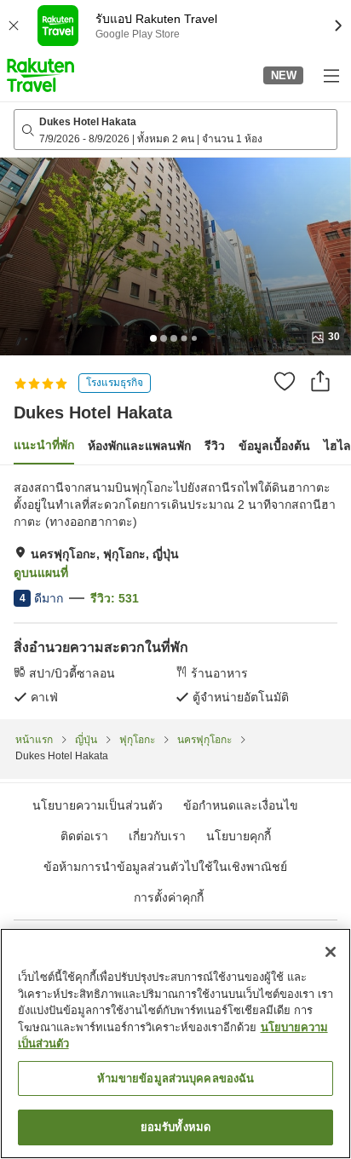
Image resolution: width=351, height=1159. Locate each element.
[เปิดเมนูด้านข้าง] (330, 75)
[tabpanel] (175, 592)
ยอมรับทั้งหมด (175, 1127)
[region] (175, 1043)
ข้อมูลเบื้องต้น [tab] (274, 446)
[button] (40, 75)
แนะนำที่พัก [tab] (44, 445)
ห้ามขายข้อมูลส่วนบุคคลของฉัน (176, 1078)
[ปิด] (330, 952)
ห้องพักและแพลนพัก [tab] (139, 446)
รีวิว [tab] (214, 446)
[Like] (284, 381)
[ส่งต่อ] (320, 381)
